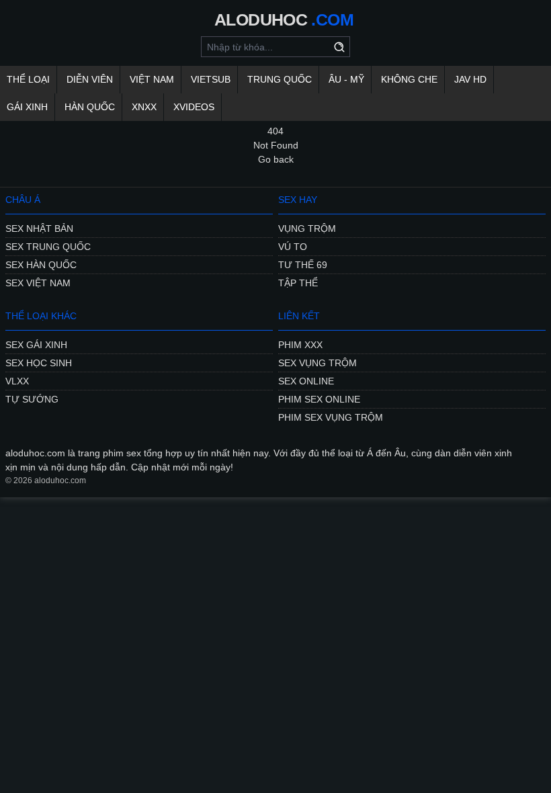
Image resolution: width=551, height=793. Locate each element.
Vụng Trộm (307, 228)
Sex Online (306, 381)
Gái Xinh (27, 106)
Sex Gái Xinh (36, 344)
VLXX (17, 381)
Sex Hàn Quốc (41, 264)
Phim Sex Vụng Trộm (330, 417)
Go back (276, 159)
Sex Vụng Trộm (317, 363)
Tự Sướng (31, 399)
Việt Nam (152, 79)
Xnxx (144, 106)
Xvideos (193, 106)
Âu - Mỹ (346, 79)
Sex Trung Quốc (48, 246)
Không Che (409, 79)
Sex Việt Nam (38, 283)
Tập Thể (298, 283)
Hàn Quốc (90, 106)
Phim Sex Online (319, 399)
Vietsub (210, 79)
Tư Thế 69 (302, 264)
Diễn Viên (90, 79)
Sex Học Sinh (38, 363)
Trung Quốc (279, 79)
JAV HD (470, 79)
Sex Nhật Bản (39, 228)
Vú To (292, 246)
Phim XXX (300, 344)
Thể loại (28, 79)
